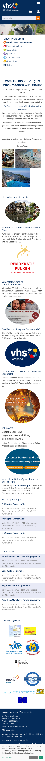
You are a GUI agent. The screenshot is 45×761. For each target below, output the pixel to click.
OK (41, 757)
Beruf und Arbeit (13, 57)
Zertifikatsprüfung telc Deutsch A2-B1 (22, 329)
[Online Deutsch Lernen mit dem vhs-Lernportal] (22, 354)
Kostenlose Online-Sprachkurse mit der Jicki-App (20, 480)
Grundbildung (12, 61)
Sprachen (10, 53)
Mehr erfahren (7, 757)
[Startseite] (12, 7)
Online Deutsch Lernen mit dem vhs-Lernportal (21, 372)
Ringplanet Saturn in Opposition (16, 585)
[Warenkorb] (31, 12)
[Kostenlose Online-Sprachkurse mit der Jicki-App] (22, 461)
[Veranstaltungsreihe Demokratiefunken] (22, 260)
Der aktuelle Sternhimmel (13, 571)
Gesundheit (11, 50)
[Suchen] (38, 18)
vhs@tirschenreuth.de (17, 726)
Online (9, 65)
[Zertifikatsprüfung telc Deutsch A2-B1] (22, 312)
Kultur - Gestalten (14, 46)
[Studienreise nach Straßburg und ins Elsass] (22, 211)
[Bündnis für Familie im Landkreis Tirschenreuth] (32, 647)
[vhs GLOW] (22, 406)
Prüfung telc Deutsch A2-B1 (14, 504)
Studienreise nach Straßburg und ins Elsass (21, 229)
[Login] (38, 12)
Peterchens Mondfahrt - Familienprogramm (21, 556)
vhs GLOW (7, 427)
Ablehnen (34, 757)
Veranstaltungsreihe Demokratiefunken (12, 283)
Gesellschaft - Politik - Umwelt (19, 42)
